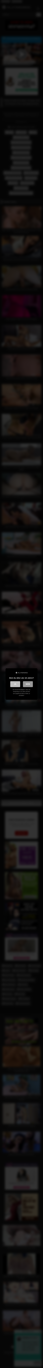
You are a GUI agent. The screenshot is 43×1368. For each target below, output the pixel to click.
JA (15, 684)
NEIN (28, 684)
